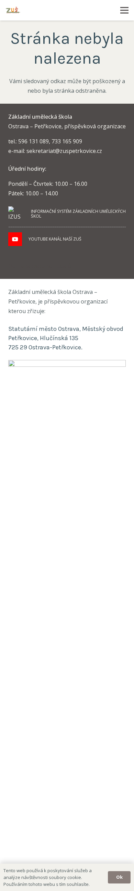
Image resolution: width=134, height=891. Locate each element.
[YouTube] (15, 239)
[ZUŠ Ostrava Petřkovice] (12, 10)
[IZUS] (16, 213)
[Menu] (124, 10)
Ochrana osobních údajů (39, 266)
